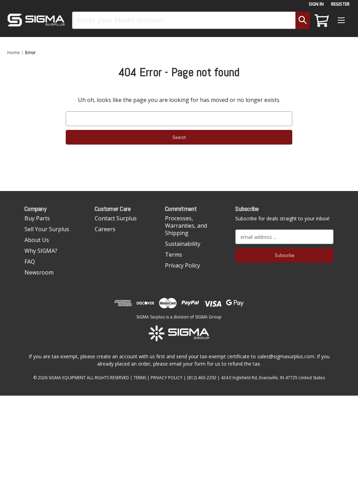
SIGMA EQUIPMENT (67, 378)
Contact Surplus (116, 218)
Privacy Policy (182, 265)
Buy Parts (37, 218)
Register (340, 4)
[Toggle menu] (341, 20)
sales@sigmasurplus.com (285, 356)
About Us (36, 240)
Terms (173, 254)
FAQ (29, 261)
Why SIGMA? (40, 251)
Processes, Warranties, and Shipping (186, 225)
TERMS (140, 378)
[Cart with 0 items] (320, 20)
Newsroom (38, 272)
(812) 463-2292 (201, 378)
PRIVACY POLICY (166, 378)
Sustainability (182, 244)
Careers (105, 229)
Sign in (316, 4)
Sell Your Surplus (46, 229)
